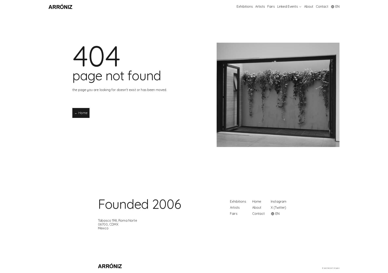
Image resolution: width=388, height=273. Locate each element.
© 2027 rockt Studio (331, 268)
